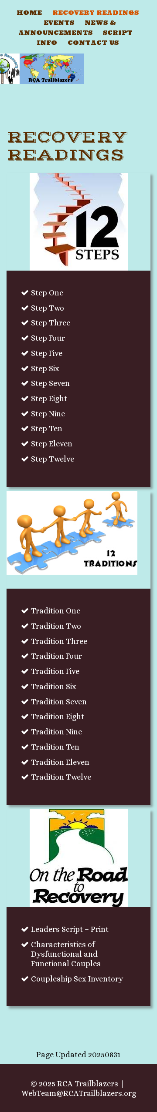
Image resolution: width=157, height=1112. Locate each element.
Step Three (50, 322)
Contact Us (93, 43)
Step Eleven (51, 443)
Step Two (47, 308)
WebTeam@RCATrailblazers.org (78, 1093)
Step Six (45, 368)
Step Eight (49, 398)
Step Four (48, 338)
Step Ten (46, 428)
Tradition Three (59, 641)
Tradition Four (56, 656)
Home (29, 13)
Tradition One (55, 610)
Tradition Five (55, 671)
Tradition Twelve (61, 777)
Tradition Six (53, 686)
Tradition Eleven (60, 762)
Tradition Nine (56, 731)
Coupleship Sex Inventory (77, 979)
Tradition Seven (59, 701)
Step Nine (48, 413)
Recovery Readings (95, 13)
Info (47, 43)
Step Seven (50, 383)
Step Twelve (52, 459)
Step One (47, 292)
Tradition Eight (57, 716)
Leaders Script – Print (70, 929)
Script (118, 33)
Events (59, 23)
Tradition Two (56, 626)
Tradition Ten (55, 747)
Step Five (46, 353)
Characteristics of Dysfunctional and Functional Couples (66, 954)
